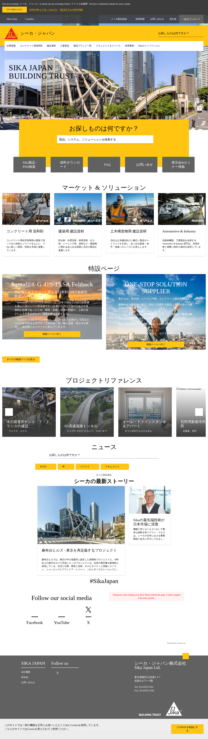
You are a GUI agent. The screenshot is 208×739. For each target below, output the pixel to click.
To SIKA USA (14, 9)
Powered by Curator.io (176, 643)
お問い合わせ (28, 682)
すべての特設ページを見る (21, 359)
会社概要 (25, 672)
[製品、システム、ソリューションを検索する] (150, 139)
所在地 (24, 677)
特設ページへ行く (52, 334)
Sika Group (12, 19)
